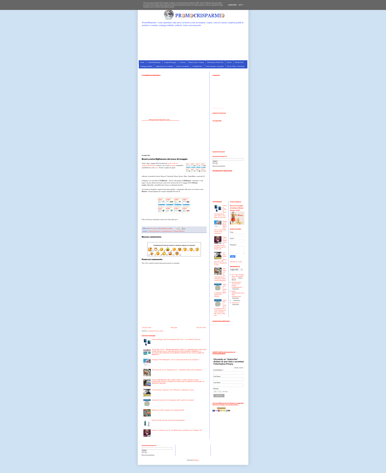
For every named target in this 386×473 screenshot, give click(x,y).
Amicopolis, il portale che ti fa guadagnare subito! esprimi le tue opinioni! (173, 400)
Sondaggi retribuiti (146, 66)
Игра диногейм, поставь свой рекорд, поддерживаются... (237, 284)
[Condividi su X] (181, 229)
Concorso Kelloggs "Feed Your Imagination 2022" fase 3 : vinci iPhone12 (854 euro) (176, 339)
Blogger (196, 460)
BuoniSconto (157, 231)
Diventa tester (239, 62)
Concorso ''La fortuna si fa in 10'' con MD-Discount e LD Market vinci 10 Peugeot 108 (177, 430)
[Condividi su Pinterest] (185, 229)
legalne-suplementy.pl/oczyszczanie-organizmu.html (238, 293)
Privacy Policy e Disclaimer (236, 66)
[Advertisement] (193, 43)
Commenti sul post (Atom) (155, 331)
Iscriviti (229, 62)
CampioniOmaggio (170, 62)
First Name (216, 376)
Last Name (216, 382)
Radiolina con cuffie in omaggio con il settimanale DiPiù (168, 410)
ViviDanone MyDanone (178, 231)
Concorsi (182, 62)
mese (156, 168)
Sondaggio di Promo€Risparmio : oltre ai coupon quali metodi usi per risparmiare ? (175, 360)
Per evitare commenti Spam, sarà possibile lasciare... (238, 276)
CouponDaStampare (154, 62)
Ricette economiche (183, 66)
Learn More (232, 5)
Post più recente (146, 327)
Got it (241, 5)
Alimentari (151, 231)
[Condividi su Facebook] (183, 229)
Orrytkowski (235, 303)
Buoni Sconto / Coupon (196, 62)
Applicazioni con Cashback (164, 66)
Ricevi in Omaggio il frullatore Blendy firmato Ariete (236, 207)
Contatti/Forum (197, 66)
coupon (173, 165)
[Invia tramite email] (177, 229)
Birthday (216, 388)
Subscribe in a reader (236, 262)
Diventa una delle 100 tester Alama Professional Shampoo (168, 420)
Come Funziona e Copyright (214, 66)
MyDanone (151, 165)
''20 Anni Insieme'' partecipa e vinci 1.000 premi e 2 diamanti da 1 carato (173, 390)
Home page (174, 327)
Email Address (218, 370)
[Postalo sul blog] (179, 229)
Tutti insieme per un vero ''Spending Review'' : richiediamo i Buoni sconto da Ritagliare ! (177, 370)
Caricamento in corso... (219, 108)
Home (142, 62)
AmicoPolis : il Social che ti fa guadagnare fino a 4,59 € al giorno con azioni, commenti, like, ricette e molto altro (220, 307)
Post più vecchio (201, 327)
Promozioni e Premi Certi (215, 62)
